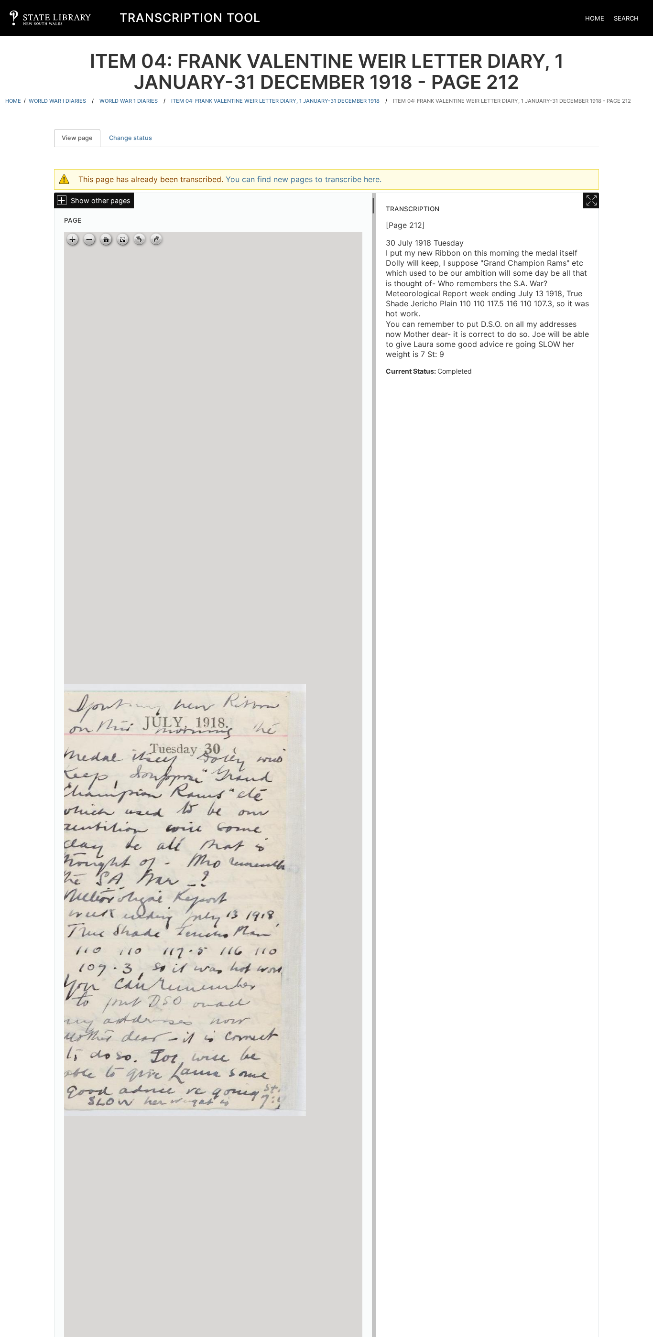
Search (626, 18)
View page (81, 137)
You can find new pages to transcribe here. (303, 179)
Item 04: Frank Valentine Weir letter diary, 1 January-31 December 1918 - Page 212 (512, 100)
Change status (130, 137)
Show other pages (101, 200)
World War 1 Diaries (128, 100)
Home (594, 18)
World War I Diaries (57, 100)
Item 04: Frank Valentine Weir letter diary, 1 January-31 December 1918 (275, 100)
